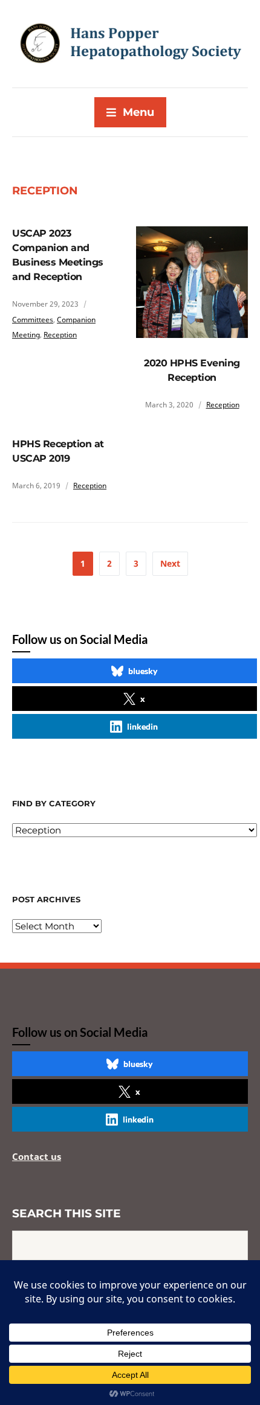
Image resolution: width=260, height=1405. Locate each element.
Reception (60, 335)
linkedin (142, 726)
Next (170, 563)
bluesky (142, 671)
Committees (32, 319)
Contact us (36, 1156)
